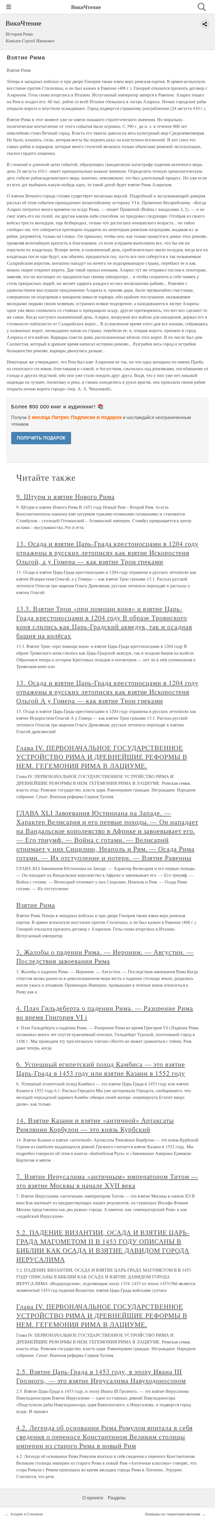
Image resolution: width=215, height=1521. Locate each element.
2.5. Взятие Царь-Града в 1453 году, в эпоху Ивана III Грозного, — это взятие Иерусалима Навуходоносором (101, 1376)
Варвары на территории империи (172, 1514)
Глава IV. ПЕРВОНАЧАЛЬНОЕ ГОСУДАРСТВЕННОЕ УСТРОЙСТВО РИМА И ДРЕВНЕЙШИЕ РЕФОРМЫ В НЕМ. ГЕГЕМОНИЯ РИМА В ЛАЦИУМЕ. (101, 756)
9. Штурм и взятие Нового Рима (65, 496)
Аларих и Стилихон (26, 1514)
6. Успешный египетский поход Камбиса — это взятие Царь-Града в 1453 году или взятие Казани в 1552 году (100, 1069)
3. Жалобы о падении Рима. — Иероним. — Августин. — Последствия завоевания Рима (105, 956)
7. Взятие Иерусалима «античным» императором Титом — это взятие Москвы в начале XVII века (107, 1181)
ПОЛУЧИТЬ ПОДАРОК (41, 438)
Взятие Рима (35, 904)
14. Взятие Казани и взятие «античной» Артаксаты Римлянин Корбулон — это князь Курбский (95, 1125)
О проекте (92, 1497)
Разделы (117, 1497)
